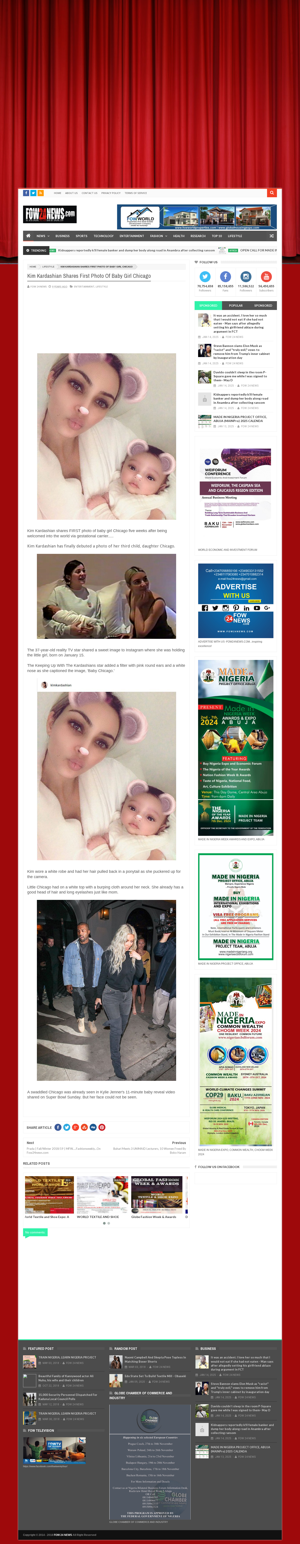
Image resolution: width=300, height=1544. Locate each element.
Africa (169, 250)
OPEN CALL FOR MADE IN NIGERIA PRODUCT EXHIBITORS (219, 250)
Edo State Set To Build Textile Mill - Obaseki (155, 1376)
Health (178, 236)
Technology (104, 236)
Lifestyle (48, 266)
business (69, 1180)
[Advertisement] (132, 31)
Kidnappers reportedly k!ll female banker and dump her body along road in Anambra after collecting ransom (240, 398)
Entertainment (132, 236)
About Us (71, 193)
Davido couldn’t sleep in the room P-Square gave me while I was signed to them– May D (240, 376)
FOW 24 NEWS (63, 1535)
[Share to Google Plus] (40, 1209)
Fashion (156, 236)
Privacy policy (111, 193)
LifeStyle (235, 236)
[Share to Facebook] (31, 1209)
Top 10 (217, 236)
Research (198, 236)
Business (63, 236)
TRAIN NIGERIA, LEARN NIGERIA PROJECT (67, 1357)
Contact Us (90, 193)
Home (57, 193)
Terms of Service (136, 193)
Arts (125, 1180)
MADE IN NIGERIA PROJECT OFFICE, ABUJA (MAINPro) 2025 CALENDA (240, 419)
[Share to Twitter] (36, 1209)
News (41, 236)
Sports (81, 236)
